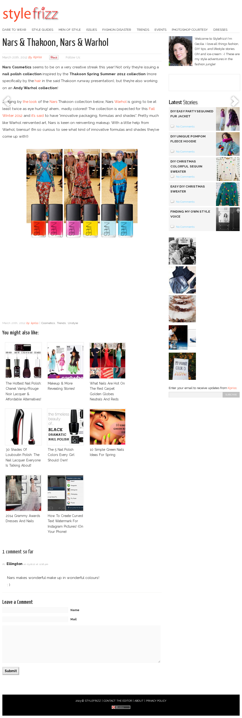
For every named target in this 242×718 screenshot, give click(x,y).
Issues (91, 29)
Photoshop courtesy (190, 29)
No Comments (185, 126)
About (138, 700)
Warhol (120, 101)
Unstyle (73, 323)
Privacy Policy (156, 700)
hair (38, 81)
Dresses (220, 29)
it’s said (37, 115)
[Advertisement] (82, 281)
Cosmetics (48, 323)
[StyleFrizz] (30, 24)
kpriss (37, 57)
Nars (53, 101)
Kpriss (232, 388)
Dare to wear (14, 29)
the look (30, 101)
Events (160, 29)
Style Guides (42, 29)
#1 (3, 564)
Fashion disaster (116, 29)
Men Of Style (70, 29)
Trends (143, 29)
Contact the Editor (118, 700)
